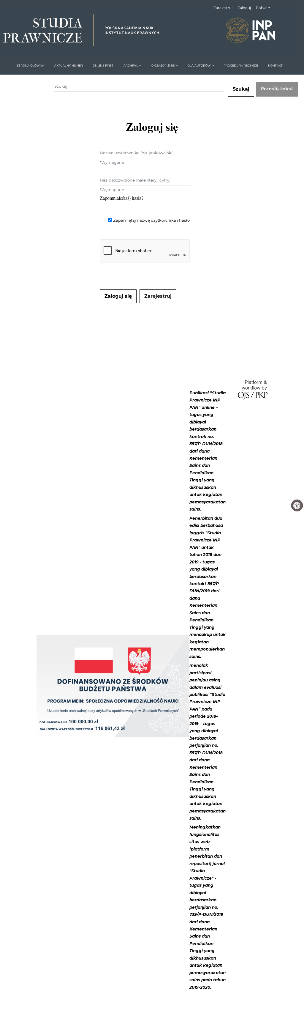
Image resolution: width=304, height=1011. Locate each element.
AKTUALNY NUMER (68, 65)
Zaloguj (244, 8)
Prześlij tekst (276, 89)
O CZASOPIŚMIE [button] (163, 65)
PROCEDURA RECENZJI (241, 65)
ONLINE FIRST (103, 65)
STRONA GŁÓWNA (30, 65)
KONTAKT (275, 65)
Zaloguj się (118, 296)
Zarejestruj (222, 8)
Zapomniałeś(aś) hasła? (121, 198)
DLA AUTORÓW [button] (199, 65)
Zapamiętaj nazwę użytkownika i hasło (151, 220)
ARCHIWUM (132, 65)
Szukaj (241, 89)
